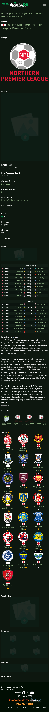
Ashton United (23, 449)
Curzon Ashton (7, 489)
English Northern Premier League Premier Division (21, 26)
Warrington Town (23, 565)
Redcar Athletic (22, 547)
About (11, 707)
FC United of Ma (38, 488)
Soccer (17, 13)
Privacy (26, 707)
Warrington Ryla (8, 566)
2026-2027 (5, 184)
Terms (18, 707)
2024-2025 (29, 424)
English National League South (14, 200)
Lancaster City (23, 527)
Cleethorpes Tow (38, 469)
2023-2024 (41, 424)
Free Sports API (8, 689)
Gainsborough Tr (7, 509)
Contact (44, 707)
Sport (10, 13)
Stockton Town (38, 547)
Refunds (35, 707)
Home (4, 13)
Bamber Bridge (7, 470)
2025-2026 (18, 424)
